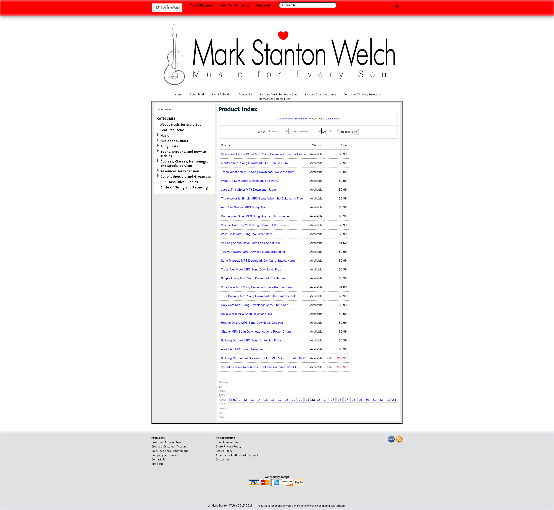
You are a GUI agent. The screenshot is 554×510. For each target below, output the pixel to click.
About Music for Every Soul (181, 125)
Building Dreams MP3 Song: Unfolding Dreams (253, 340)
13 (252, 399)
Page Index (301, 118)
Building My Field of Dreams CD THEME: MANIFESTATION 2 (263, 358)
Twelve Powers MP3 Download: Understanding (253, 251)
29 (360, 399)
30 (367, 399)
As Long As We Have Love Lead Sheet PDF (251, 243)
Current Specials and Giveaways (185, 177)
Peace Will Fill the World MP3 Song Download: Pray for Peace (263, 154)
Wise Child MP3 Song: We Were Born (246, 234)
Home (178, 94)
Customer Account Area (166, 442)
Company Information (165, 455)
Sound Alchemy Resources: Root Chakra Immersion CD (259, 367)
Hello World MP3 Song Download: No (246, 313)
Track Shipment (201, 6)
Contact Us (246, 94)
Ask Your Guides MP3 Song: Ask (243, 207)
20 (300, 399)
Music (164, 136)
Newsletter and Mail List (274, 99)
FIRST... (234, 399)
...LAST (391, 399)
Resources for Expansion (179, 171)
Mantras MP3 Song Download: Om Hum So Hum (254, 163)
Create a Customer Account (169, 446)
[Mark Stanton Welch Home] (167, 8)
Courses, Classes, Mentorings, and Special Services (184, 163)
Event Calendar (222, 94)
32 (381, 399)
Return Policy (224, 451)
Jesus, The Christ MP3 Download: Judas (249, 189)
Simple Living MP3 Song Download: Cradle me (253, 278)
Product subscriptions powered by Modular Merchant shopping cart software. (301, 505)
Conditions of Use (227, 442)
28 (353, 399)
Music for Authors (174, 141)
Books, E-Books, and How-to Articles (183, 154)
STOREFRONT (164, 109)
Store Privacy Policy (228, 446)
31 (374, 399)
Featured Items (172, 130)
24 (325, 399)
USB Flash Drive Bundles (179, 182)
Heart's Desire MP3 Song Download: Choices (252, 322)
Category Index (285, 118)
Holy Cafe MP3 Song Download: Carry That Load (254, 305)
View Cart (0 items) (235, 6)
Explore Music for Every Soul (279, 94)
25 (332, 399)
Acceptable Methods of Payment (237, 455)
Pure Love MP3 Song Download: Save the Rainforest (257, 287)
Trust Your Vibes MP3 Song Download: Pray (251, 269)
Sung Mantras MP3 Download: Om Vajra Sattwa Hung (258, 260)
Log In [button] (397, 6)
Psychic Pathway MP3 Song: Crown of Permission (255, 225)
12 (245, 399)
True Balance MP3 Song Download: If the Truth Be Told (258, 296)
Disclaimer (222, 459)
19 (293, 399)
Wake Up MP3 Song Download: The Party (249, 180)
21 (307, 399)
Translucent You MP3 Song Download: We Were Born (258, 172)
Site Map (157, 464)
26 (339, 399)
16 (273, 399)
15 (266, 399)
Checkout (263, 6)
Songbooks (169, 146)
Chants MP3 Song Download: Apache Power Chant (256, 331)
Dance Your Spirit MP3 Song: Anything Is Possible (255, 216)
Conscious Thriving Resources (362, 94)
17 (280, 399)
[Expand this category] (158, 134)
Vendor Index (333, 118)
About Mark (197, 94)
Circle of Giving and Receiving (184, 187)
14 (259, 399)
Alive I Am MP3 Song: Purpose (242, 349)
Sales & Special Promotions (169, 451)
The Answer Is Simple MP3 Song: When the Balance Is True (262, 198)
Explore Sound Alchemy (320, 94)
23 (318, 399)
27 (346, 399)
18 (286, 399)
